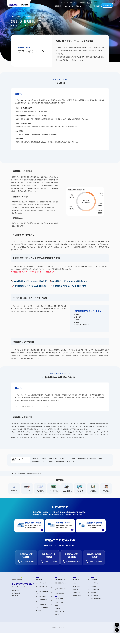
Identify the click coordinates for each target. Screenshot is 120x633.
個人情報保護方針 (16, 593)
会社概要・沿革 (95, 589)
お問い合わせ (107, 5)
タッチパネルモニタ (41, 596)
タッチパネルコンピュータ (42, 600)
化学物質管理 (76, 592)
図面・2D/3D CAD (59, 611)
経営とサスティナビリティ (68, 458)
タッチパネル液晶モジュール (42, 592)
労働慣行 (100, 458)
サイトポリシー (15, 590)
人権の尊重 (92, 458)
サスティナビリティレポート (39, 458)
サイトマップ (15, 595)
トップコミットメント (54, 458)
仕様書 (56, 605)
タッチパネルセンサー (41, 583)
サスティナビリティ (19, 16)
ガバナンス (70, 461)
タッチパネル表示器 (41, 604)
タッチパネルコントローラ (42, 587)
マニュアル (57, 608)
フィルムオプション (59, 593)
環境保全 (51, 461)
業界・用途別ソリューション (61, 584)
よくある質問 (76, 586)
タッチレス (39, 610)
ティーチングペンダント (42, 607)
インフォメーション (78, 583)
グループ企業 (94, 595)
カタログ (57, 614)
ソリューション (60, 579)
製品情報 (39, 579)
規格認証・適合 (77, 595)
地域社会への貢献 (60, 461)
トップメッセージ (95, 583)
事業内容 (93, 586)
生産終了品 (75, 589)
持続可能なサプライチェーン (39, 461)
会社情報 (94, 579)
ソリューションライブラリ (61, 589)
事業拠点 (93, 592)
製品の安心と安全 (82, 458)
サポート (76, 579)
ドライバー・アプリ (59, 602)
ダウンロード (59, 598)
